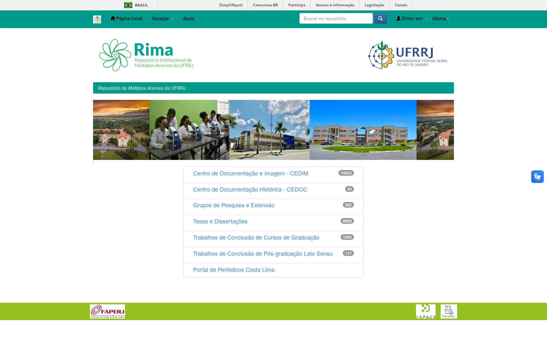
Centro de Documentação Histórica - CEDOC (250, 189)
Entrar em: (412, 18)
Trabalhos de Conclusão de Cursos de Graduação (256, 237)
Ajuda (188, 18)
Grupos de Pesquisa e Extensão (233, 205)
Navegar (161, 18)
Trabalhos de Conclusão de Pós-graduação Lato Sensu (263, 253)
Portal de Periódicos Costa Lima (233, 269)
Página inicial (128, 18)
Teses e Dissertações (220, 221)
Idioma (439, 18)
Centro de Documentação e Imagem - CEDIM (250, 173)
